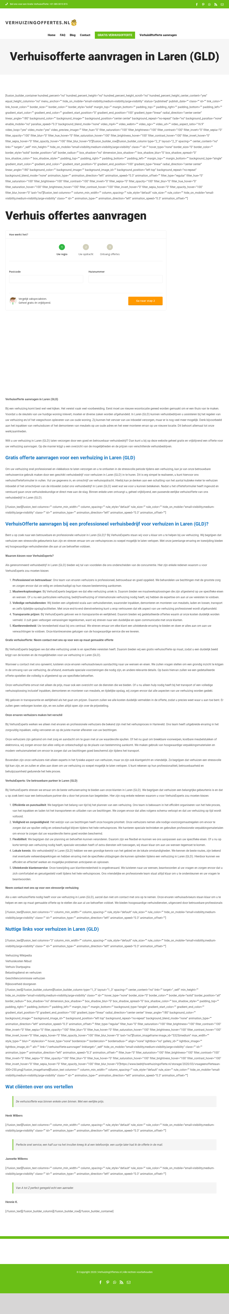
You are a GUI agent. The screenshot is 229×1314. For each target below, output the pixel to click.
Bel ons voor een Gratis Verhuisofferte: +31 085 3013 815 (38, 4)
